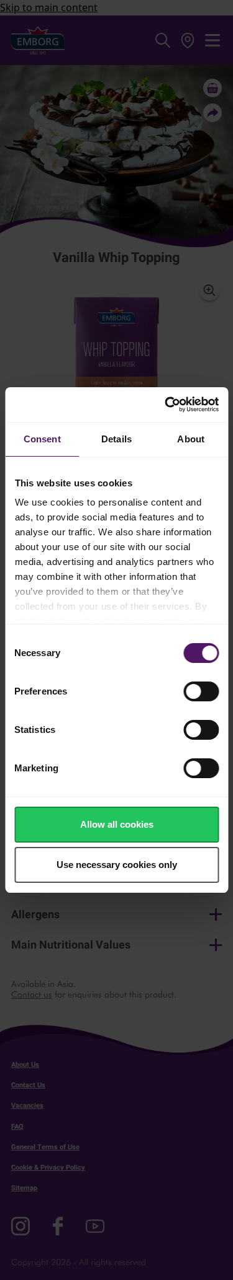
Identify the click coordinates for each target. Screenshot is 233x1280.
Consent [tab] (42, 439)
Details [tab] (116, 439)
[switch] (201, 691)
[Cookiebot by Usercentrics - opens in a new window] (166, 405)
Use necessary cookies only (117, 864)
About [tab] (190, 439)
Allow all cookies (116, 824)
